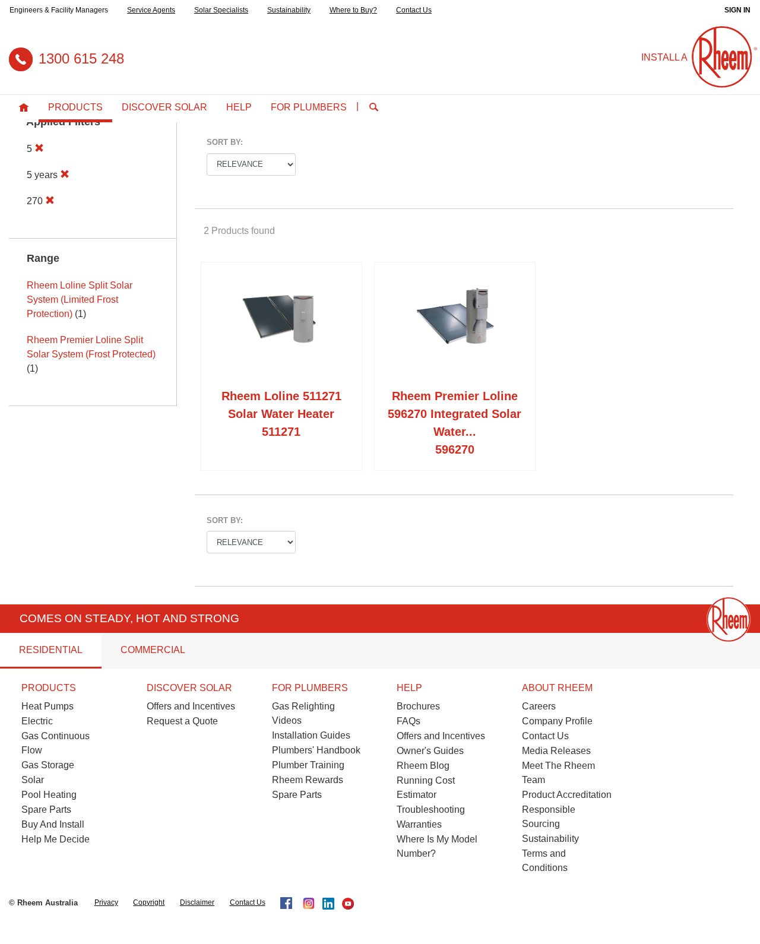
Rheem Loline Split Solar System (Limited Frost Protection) (79, 299)
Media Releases (556, 751)
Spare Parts (46, 809)
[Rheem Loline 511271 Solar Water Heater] (281, 327)
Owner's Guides (430, 751)
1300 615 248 (81, 58)
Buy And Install (52, 824)
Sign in (737, 10)
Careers (539, 706)
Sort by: (225, 142)
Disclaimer (197, 902)
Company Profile (557, 721)
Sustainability (289, 10)
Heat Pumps (47, 706)
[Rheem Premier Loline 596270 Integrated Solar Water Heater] (455, 327)
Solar (32, 780)
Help (239, 107)
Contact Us (414, 10)
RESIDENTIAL (51, 650)
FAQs (408, 721)
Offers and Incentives (191, 706)
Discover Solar (164, 107)
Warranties (419, 824)
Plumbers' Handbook (316, 750)
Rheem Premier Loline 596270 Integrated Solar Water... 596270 (454, 422)
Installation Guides (311, 735)
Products (75, 107)
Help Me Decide (55, 839)
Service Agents (151, 10)
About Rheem (557, 688)
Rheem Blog (423, 766)
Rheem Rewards (307, 780)
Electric (37, 721)
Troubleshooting (431, 809)
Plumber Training (308, 765)
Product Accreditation (567, 795)
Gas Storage (47, 765)
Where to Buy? (353, 10)
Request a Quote (182, 721)
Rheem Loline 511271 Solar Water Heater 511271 (281, 413)
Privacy (106, 902)
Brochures (418, 706)
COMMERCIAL (153, 650)
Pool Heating (49, 795)
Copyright (148, 902)
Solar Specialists (221, 10)
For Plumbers (309, 107)
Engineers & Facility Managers (59, 10)
